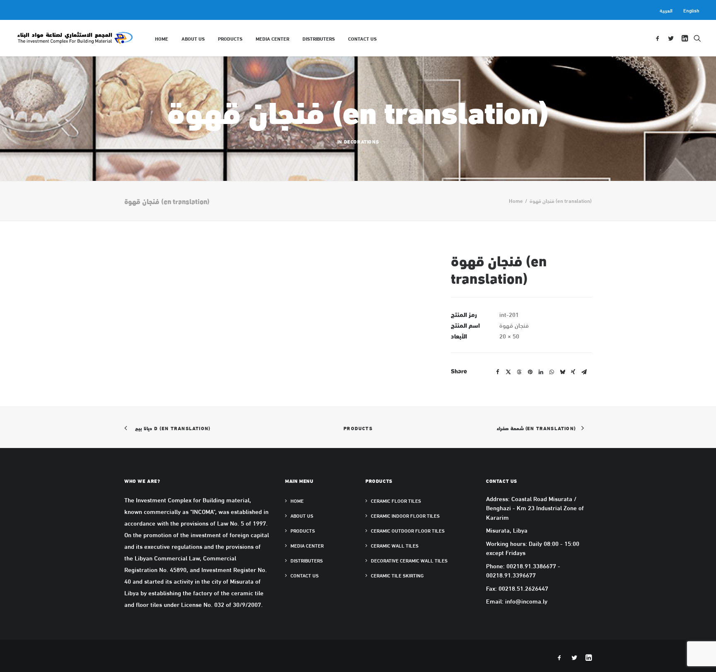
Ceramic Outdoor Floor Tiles (408, 530)
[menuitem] (667, 10)
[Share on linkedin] (541, 372)
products (230, 38)
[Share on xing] (573, 372)
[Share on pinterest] (530, 372)
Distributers (318, 38)
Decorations (361, 141)
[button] (659, 38)
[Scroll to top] (700, 655)
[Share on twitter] (508, 372)
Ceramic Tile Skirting (397, 575)
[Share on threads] (519, 372)
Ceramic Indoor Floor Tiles (405, 515)
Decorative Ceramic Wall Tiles (409, 560)
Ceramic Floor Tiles (396, 501)
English (691, 10)
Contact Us (362, 38)
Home (161, 38)
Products (358, 428)
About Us (193, 38)
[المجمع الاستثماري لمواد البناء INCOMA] (74, 38)
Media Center (272, 38)
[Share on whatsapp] (551, 372)
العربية (666, 10)
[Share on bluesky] (562, 372)
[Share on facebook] (498, 372)
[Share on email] (584, 372)
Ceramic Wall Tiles (394, 545)
